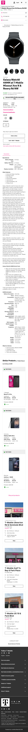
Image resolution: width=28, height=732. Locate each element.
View (14, 540)
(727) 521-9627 (10, 624)
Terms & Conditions (8, 109)
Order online (14, 135)
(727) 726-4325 (11, 577)
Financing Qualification (9, 112)
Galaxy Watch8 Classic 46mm (17, 260)
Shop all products (14, 495)
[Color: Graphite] (10, 118)
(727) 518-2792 (10, 533)
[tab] (6, 153)
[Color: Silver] (5, 118)
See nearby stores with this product (12, 146)
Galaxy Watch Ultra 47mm (11, 261)
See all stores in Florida (14, 643)
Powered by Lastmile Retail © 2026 (14, 729)
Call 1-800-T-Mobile (14, 140)
